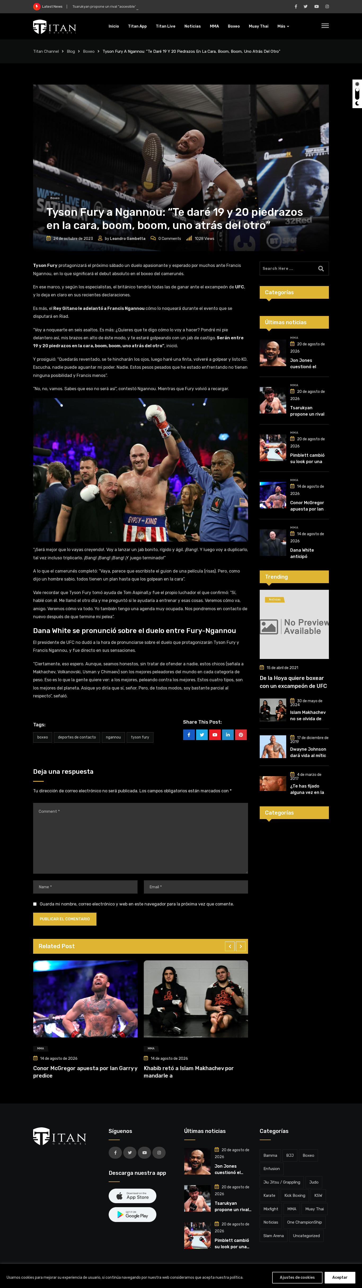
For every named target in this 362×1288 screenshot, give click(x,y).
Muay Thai (258, 26)
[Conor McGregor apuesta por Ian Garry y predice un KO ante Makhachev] (273, 495)
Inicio (114, 26)
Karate (269, 1195)
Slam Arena (273, 1235)
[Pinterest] (241, 734)
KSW (318, 1195)
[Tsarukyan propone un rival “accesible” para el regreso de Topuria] (273, 400)
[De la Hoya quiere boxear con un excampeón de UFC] (294, 624)
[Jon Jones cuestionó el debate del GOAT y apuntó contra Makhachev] (273, 353)
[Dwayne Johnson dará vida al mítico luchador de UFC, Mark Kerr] (273, 746)
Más (281, 26)
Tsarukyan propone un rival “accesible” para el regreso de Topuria (126, 6)
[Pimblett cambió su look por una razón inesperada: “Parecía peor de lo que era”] (273, 447)
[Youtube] (215, 734)
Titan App (137, 26)
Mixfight (270, 1209)
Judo (314, 1182)
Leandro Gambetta (127, 238)
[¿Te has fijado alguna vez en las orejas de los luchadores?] (273, 783)
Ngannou (113, 737)
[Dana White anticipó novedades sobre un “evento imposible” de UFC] (273, 542)
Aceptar (340, 1277)
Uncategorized (306, 1235)
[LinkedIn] (228, 734)
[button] (230, 946)
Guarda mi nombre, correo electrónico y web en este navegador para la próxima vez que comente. (137, 904)
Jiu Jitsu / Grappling (281, 1182)
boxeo (42, 737)
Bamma (270, 1155)
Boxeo (234, 26)
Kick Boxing (294, 1195)
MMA (214, 26)
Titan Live (165, 26)
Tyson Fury (140, 737)
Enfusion (271, 1168)
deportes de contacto (77, 737)
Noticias (192, 26)
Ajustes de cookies (297, 1277)
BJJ (290, 1155)
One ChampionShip (304, 1222)
